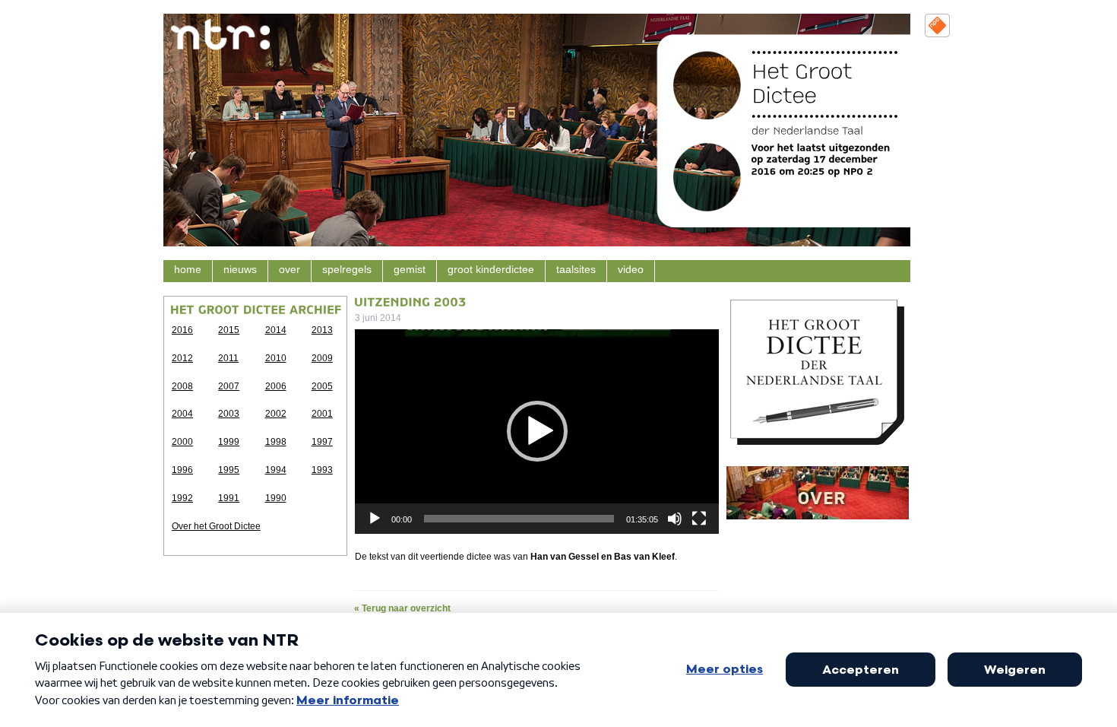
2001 (322, 413)
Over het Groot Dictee (216, 526)
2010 (275, 358)
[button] (537, 431)
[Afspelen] (374, 518)
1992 (182, 498)
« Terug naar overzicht (402, 608)
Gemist (410, 269)
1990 (275, 498)
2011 (228, 358)
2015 (228, 330)
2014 (275, 330)
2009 (322, 358)
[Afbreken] (674, 518)
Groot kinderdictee (491, 269)
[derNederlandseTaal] (807, 130)
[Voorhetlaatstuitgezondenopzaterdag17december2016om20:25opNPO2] (823, 158)
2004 (182, 413)
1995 (228, 470)
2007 (228, 386)
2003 (228, 413)
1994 (275, 470)
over (289, 269)
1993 (322, 470)
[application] (537, 431)
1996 (182, 470)
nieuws (240, 269)
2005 (322, 386)
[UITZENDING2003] (410, 300)
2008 (182, 386)
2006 (275, 386)
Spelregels (347, 269)
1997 (322, 442)
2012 (182, 358)
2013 (322, 330)
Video (631, 269)
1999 (228, 442)
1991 (228, 498)
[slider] (519, 518)
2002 (275, 413)
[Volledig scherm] (699, 518)
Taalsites (576, 269)
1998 (275, 442)
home (187, 269)
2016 (182, 330)
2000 (182, 442)
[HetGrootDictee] (805, 82)
